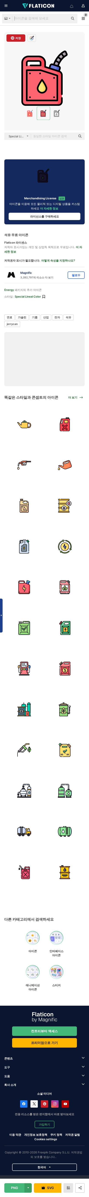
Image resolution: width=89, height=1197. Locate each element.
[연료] (24, 546)
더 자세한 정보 (49, 208)
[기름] (24, 424)
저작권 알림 (72, 1134)
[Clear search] (63, 18)
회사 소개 (10, 1084)
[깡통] (24, 505)
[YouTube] (65, 1104)
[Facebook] (23, 1104)
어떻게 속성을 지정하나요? (58, 260)
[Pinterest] (44, 1104)
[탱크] (65, 790)
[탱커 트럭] (24, 831)
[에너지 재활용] (65, 546)
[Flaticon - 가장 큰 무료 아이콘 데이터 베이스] (38, 5)
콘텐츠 (8, 1058)
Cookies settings (45, 1139)
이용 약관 (15, 1134)
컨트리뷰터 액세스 (44, 1031)
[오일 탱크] (65, 831)
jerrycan (12, 324)
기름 (35, 317)
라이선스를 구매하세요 (44, 216)
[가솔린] (24, 465)
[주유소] (24, 668)
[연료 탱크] (65, 424)
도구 (7, 1067)
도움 (7, 1076)
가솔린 (22, 317)
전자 (57, 317)
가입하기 (44, 1124)
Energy (9, 290)
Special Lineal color (28, 296)
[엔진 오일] (65, 465)
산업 (46, 317)
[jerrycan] (65, 628)
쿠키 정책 (56, 1134)
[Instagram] (55, 1104)
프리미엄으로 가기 (44, 1043)
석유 (68, 317)
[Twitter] (34, 1104)
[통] (24, 709)
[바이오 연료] (65, 587)
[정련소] (24, 790)
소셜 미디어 (44, 1093)
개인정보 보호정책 (35, 1134)
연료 (9, 317)
